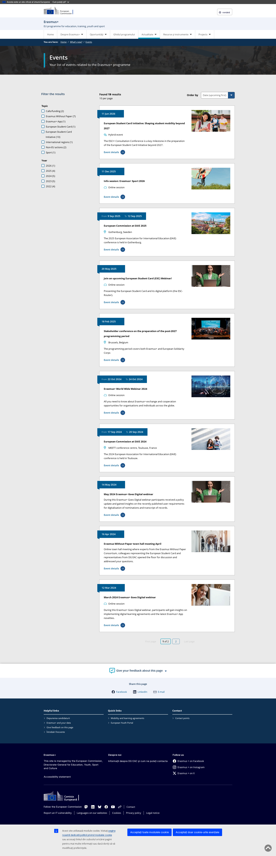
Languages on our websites (92, 812)
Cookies (116, 812)
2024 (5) (50, 176)
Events (89, 41)
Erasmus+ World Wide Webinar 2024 (125, 388)
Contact (130, 806)
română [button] (226, 12)
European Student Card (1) (60, 126)
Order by (192, 95)
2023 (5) (50, 181)
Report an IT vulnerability (58, 812)
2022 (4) (50, 186)
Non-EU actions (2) (56, 147)
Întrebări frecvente (56, 731)
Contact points (182, 718)
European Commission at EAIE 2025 (125, 225)
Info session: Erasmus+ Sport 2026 (124, 181)
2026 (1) (50, 165)
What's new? (76, 41)
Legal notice (153, 812)
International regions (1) (59, 142)
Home (50, 34)
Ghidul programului (124, 34)
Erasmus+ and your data (59, 722)
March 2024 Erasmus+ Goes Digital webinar (130, 597)
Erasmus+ (50, 754)
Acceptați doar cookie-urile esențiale (197, 832)
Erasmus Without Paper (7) (61, 116)
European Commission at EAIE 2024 (125, 441)
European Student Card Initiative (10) (59, 134)
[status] (138, 96)
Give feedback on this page (60, 727)
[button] (119, 692)
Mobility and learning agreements (127, 718)
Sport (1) (50, 152)
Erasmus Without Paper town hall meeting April (132, 543)
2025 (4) (50, 170)
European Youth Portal (122, 722)
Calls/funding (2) (55, 111)
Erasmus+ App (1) (55, 121)
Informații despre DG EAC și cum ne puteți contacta (138, 761)
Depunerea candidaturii (58, 718)
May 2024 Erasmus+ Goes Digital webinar (128, 494)
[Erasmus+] (60, 11)
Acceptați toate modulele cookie (149, 832)
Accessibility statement (57, 776)
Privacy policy (133, 812)
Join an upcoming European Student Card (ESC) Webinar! (138, 278)
